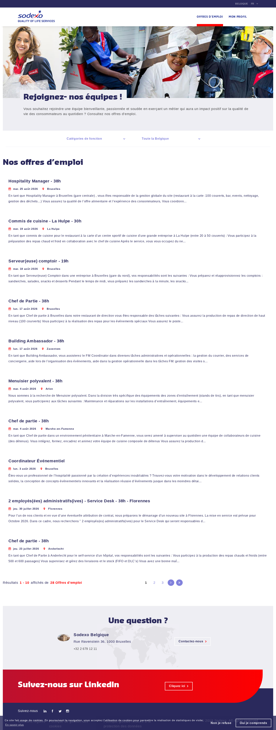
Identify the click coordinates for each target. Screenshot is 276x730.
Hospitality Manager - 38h (34, 181)
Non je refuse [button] (221, 723)
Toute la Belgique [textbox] (155, 138)
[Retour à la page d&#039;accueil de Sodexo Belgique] (36, 17)
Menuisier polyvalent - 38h (35, 381)
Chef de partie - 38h (28, 421)
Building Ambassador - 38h (36, 341)
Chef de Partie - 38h (28, 301)
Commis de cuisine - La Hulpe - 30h (44, 221)
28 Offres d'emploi (66, 583)
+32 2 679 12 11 (85, 648)
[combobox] (97, 138)
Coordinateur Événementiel (36, 461)
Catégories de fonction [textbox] (84, 138)
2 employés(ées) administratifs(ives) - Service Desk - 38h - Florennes (79, 501)
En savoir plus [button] (14, 724)
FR (253, 3)
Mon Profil (238, 17)
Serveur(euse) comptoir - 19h (38, 261)
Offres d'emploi (210, 17)
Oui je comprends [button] (253, 723)
